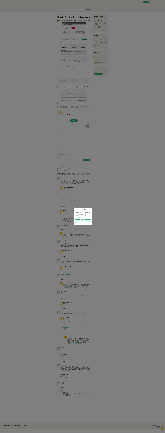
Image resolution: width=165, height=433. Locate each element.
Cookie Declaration (78, 217)
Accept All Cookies (82, 219)
